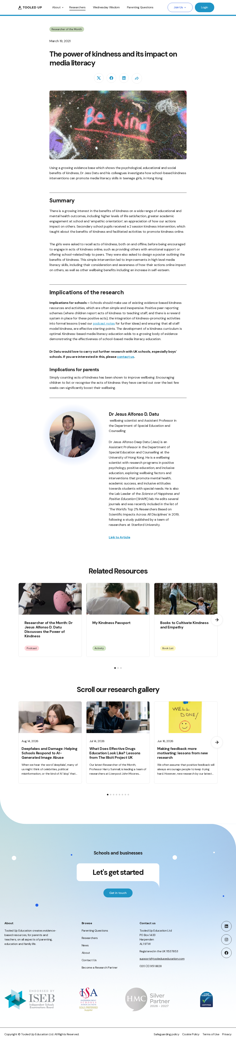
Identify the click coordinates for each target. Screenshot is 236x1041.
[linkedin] (124, 78)
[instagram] (226, 939)
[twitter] (99, 78)
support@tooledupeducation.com (162, 959)
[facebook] (111, 78)
